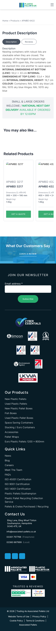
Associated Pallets (28, 624)
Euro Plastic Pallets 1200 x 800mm (24, 441)
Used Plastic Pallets (16, 403)
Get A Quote (18, 214)
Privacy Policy (39, 616)
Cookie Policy (16, 620)
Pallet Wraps (12, 436)
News (8, 455)
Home (5, 20)
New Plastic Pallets (15, 398)
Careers (9, 465)
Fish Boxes (11, 413)
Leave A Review (28, 254)
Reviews (29, 42)
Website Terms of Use (18, 616)
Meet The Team (13, 469)
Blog (7, 460)
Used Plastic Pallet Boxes (19, 417)
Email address (14, 283)
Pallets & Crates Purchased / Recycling (27, 506)
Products (14, 20)
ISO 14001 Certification (18, 488)
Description (11, 42)
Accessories (11, 432)
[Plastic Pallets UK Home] (27, 4)
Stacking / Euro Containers (20, 427)
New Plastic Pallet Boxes (18, 408)
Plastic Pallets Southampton (20, 493)
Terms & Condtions (35, 620)
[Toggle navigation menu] (52, 4)
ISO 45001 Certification (18, 479)
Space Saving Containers (19, 422)
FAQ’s (8, 474)
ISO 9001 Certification (17, 484)
